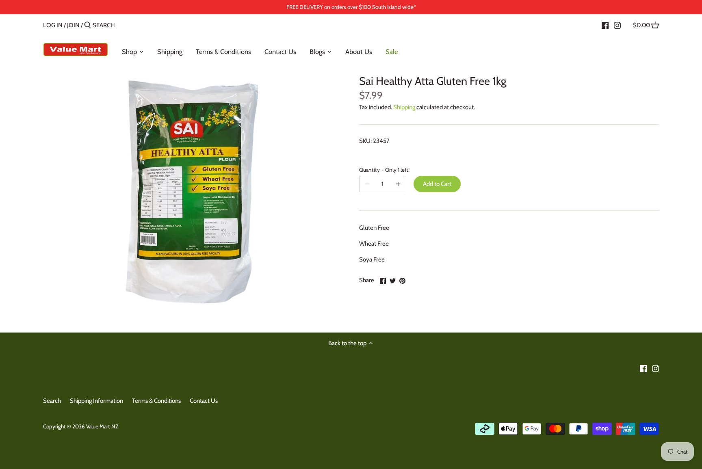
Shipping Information (96, 400)
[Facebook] (605, 24)
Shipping (404, 107)
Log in (53, 25)
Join (73, 25)
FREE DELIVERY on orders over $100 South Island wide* (351, 7)
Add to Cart (437, 184)
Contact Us (204, 400)
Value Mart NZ (102, 426)
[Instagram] (617, 24)
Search (52, 400)
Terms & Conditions (156, 400)
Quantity (382, 169)
